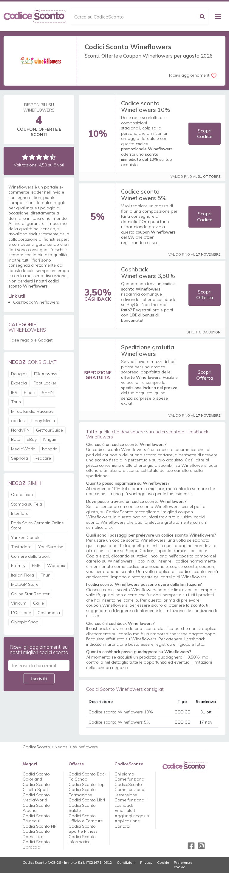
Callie (38, 603)
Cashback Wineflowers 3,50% (148, 272)
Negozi (61, 747)
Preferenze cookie (183, 864)
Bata (15, 439)
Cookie (163, 862)
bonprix (49, 449)
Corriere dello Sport (30, 556)
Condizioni (126, 862)
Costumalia (49, 612)
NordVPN (20, 430)
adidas (18, 420)
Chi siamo (124, 774)
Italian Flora (22, 575)
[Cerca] (202, 16)
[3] (39, 157)
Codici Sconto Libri (87, 800)
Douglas (19, 373)
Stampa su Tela (26, 504)
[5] (52, 157)
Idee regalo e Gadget (31, 340)
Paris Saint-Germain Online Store (37, 525)
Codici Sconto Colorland (36, 776)
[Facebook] (191, 846)
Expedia (19, 383)
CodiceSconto (36, 747)
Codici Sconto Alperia (36, 808)
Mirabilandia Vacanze (32, 411)
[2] (32, 157)
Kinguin (50, 439)
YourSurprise (50, 546)
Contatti (122, 826)
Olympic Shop (24, 622)
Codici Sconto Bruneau (36, 818)
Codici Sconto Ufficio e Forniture (86, 818)
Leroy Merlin (43, 420)
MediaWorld (23, 449)
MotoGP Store (24, 584)
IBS (14, 392)
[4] (46, 157)
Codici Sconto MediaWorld (36, 797)
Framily (18, 565)
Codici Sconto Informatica (82, 839)
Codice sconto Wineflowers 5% (144, 195)
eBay (32, 439)
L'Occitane (21, 612)
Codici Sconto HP (40, 826)
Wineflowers (85, 747)
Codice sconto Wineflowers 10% (145, 106)
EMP (36, 565)
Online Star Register (30, 594)
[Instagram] (201, 846)
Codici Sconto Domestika (36, 834)
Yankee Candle (26, 537)
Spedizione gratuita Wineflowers (147, 350)
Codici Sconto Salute (82, 808)
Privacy (146, 862)
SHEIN (48, 392)
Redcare (43, 458)
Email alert (124, 810)
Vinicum (19, 603)
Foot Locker (44, 383)
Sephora (19, 458)
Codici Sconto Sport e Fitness (83, 828)
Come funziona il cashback (130, 802)
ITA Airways (45, 373)
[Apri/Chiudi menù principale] (218, 16)
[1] (25, 157)
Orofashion (22, 494)
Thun (16, 401)
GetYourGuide (49, 430)
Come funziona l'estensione (129, 792)
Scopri (204, 133)
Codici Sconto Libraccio (36, 844)
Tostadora (21, 546)
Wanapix (56, 565)
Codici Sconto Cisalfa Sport (36, 787)
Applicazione (127, 820)
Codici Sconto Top (87, 784)
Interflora (20, 513)
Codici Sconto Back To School (87, 776)
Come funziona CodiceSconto (129, 781)
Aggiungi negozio (131, 815)
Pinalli (29, 392)
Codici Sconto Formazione (82, 792)
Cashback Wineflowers (36, 302)
